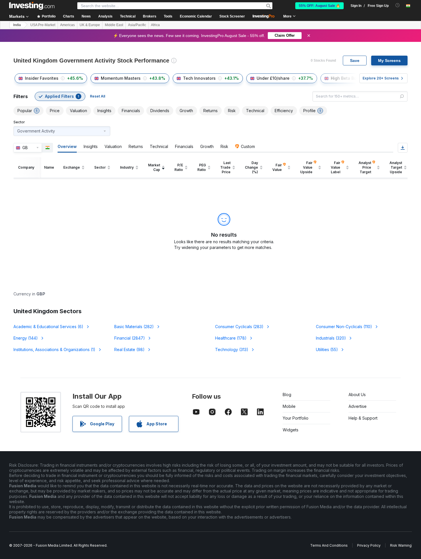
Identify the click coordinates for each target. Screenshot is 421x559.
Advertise (358, 406)
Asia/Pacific (137, 25)
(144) (25, 338)
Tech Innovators (199, 78)
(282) (134, 326)
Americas (67, 25)
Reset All (97, 96)
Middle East (114, 25)
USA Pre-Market (42, 25)
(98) (129, 349)
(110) (344, 326)
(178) (231, 338)
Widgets (290, 429)
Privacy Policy (369, 545)
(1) (54, 349)
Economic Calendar (196, 16)
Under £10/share (273, 78)
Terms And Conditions (329, 545)
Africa (155, 25)
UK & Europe (90, 25)
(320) (331, 338)
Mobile (289, 406)
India (17, 25)
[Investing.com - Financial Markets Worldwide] (31, 6)
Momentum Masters (121, 78)
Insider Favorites (41, 78)
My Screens (389, 60)
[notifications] (397, 5)
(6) (48, 326)
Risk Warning (401, 545)
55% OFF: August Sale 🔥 (319, 6)
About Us (357, 394)
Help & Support (363, 418)
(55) (327, 349)
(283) (239, 326)
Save (354, 60)
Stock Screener (232, 16)
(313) (231, 349)
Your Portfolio (295, 418)
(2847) (129, 338)
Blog (287, 394)
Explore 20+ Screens (381, 78)
